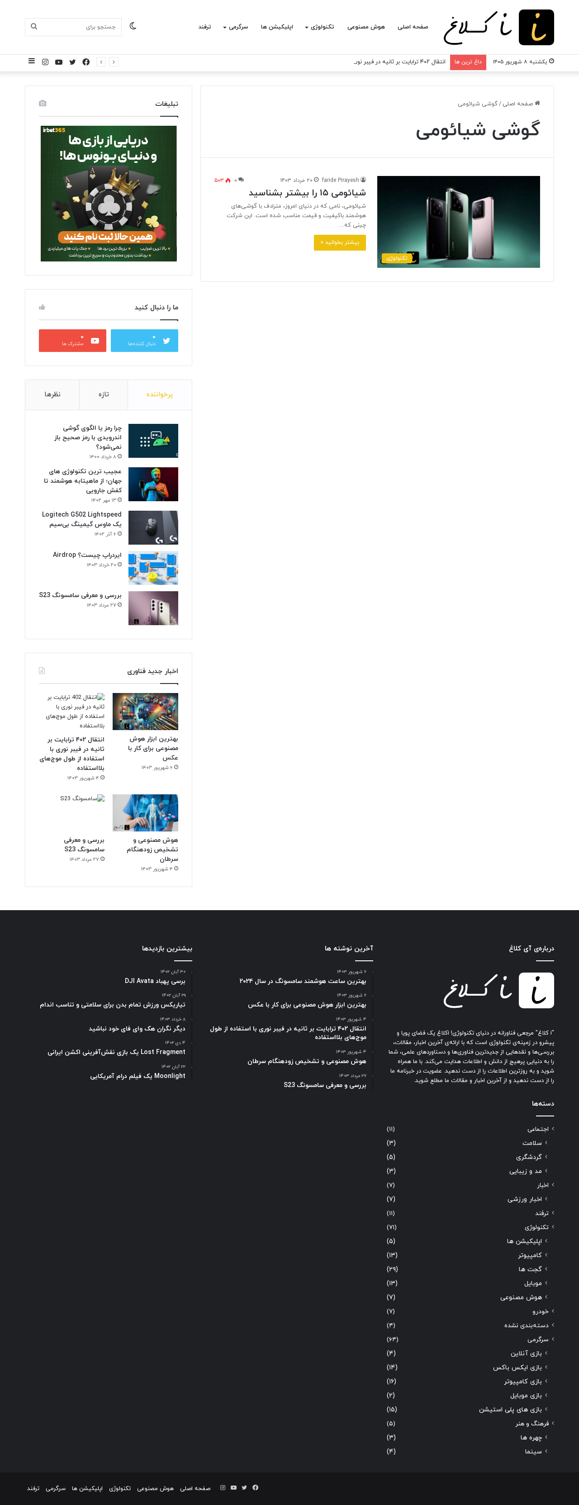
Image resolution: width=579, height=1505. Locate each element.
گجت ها (530, 1269)
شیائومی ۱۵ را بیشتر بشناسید (307, 193)
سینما (533, 1452)
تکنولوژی (322, 27)
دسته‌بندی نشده (526, 1325)
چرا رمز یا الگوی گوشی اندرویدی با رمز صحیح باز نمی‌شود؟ (88, 437)
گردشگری (529, 1157)
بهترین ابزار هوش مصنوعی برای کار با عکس (153, 748)
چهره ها (531, 1438)
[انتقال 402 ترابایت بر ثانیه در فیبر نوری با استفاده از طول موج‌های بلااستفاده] (71, 712)
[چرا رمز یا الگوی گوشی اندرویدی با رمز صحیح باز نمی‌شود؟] (153, 441)
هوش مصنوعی (366, 27)
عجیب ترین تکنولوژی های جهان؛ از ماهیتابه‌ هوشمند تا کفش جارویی (83, 481)
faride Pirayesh (340, 180)
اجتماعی (538, 1129)
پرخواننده (160, 394)
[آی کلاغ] (499, 27)
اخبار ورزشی (525, 1199)
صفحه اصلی (413, 27)
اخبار (543, 1185)
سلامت (532, 1143)
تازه (104, 394)
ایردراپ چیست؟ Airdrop (87, 555)
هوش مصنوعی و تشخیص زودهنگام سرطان (152, 850)
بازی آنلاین (526, 1353)
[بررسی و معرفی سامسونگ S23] (153, 608)
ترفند (205, 27)
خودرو (540, 1311)
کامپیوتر (530, 1255)
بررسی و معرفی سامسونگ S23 (80, 595)
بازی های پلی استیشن (510, 1410)
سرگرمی (238, 27)
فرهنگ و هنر (532, 1424)
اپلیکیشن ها (277, 27)
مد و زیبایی (525, 1171)
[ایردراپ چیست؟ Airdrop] (153, 568)
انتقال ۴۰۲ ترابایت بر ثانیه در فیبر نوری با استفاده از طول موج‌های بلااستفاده (352, 62)
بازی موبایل (526, 1396)
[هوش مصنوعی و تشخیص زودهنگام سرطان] (145, 812)
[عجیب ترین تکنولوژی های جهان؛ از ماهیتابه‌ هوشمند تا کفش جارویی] (153, 484)
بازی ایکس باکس (517, 1367)
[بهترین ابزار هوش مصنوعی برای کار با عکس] (145, 711)
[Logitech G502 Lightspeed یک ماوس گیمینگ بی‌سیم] (153, 528)
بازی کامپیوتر (523, 1381)
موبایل (533, 1283)
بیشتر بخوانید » (340, 242)
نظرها (52, 394)
